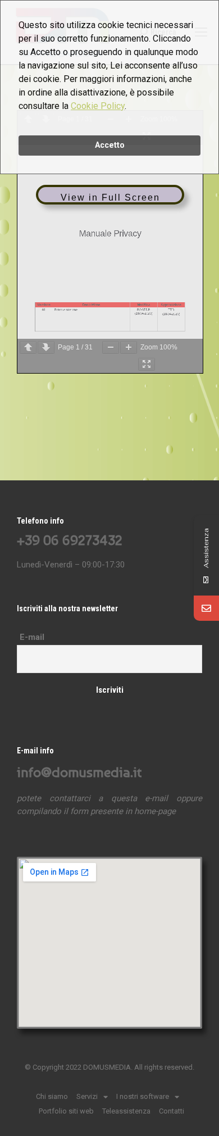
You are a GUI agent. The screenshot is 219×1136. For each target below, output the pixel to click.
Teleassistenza (126, 1111)
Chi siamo (52, 1096)
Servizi (87, 1096)
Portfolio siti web (66, 1111)
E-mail (32, 637)
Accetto (110, 145)
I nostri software (142, 1096)
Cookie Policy (98, 106)
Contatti (171, 1111)
